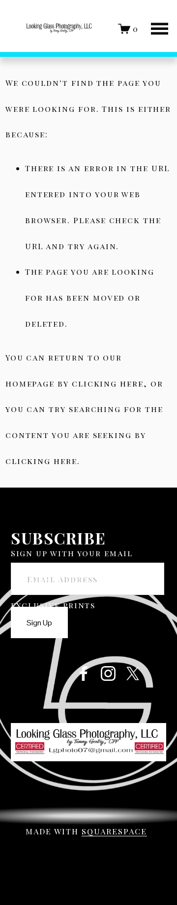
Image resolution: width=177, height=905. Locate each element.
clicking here (108, 383)
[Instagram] (108, 673)
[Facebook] (83, 673)
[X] (133, 673)
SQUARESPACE (114, 831)
